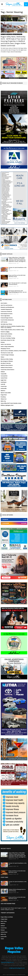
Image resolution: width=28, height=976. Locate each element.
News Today (3, 34)
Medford (3, 390)
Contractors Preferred (6, 311)
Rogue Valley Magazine (14, 950)
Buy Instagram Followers (7, 361)
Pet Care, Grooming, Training (8, 338)
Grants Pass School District (7, 369)
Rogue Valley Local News (17, 34)
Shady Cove (3, 399)
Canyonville (3, 373)
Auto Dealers (4, 303)
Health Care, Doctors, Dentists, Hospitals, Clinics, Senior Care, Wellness (13, 327)
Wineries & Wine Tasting (7, 359)
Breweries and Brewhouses (7, 307)
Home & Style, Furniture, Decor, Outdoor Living (12, 329)
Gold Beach (3, 382)
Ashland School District (6, 367)
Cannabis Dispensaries (6, 309)
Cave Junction (4, 376)
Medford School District (7, 365)
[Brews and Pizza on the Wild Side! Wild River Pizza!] (4, 277)
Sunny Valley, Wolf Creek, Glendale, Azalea (11, 403)
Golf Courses (4, 322)
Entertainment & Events (6, 313)
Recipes (3, 342)
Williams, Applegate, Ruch (7, 405)
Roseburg (3, 397)
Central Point (4, 378)
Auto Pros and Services (6, 305)
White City (3, 401)
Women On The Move (6, 336)
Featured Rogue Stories (7, 318)
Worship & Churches (6, 363)
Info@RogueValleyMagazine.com (17, 968)
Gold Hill (3, 384)
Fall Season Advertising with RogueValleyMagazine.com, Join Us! (18, 291)
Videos (2, 357)
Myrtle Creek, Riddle (6, 392)
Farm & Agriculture (5, 315)
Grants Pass (4, 386)
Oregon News (9, 34)
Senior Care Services (6, 344)
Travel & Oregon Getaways (7, 355)
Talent (2, 938)
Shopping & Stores (5, 348)
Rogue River (4, 394)
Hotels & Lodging (5, 331)
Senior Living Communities (7, 346)
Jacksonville (3, 388)
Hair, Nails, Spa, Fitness (6, 324)
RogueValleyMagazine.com (7, 962)
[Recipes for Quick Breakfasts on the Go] (4, 269)
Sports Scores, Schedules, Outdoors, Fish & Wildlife (13, 350)
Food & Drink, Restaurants (7, 320)
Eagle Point (3, 380)
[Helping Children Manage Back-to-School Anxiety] (4, 891)
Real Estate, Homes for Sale (7, 340)
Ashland (3, 371)
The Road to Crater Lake (7, 352)
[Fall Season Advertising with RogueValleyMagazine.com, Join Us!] (4, 292)
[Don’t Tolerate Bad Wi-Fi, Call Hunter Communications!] (4, 285)
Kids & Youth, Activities (6, 334)
